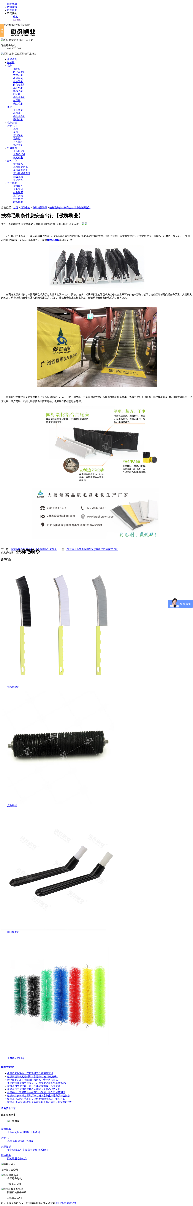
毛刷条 (17, 113)
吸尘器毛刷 (19, 72)
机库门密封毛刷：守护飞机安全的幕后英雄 (30, 1073)
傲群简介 (18, 186)
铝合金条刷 (19, 116)
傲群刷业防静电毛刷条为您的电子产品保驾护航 (92, 549)
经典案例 (12, 148)
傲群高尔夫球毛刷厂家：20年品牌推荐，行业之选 (33, 1086)
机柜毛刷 (18, 78)
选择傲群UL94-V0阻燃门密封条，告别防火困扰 (32, 1079)
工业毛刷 (18, 88)
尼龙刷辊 (12, 805)
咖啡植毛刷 (13, 932)
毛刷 (9, 65)
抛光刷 (10, 62)
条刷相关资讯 (20, 170)
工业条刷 (18, 110)
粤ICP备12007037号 (65, 1203)
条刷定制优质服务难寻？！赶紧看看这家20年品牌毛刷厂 (37, 1083)
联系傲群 (12, 10)
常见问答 (18, 179)
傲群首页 (12, 59)
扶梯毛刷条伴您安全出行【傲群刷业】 (69, 207)
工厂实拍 (18, 195)
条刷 (9, 107)
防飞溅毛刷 (19, 84)
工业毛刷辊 (13, 1132)
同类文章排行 (8, 1067)
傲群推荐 (6, 1129)
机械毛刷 (18, 91)
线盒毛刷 (18, 81)
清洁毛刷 (18, 135)
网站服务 (6, 1155)
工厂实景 (22, 1149)
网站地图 (12, 4)
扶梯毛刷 (18, 75)
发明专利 (18, 189)
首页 (15, 207)
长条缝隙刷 (13, 686)
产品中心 (12, 126)
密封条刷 (18, 119)
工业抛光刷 (19, 151)
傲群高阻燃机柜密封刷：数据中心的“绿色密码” (32, 1076)
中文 (15, 16)
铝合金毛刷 (19, 97)
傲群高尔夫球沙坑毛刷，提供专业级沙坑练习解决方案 (36, 1098)
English (17, 19)
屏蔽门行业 (19, 154)
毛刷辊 (17, 138)
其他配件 (18, 141)
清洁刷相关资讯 (21, 173)
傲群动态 (18, 164)
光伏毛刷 (18, 103)
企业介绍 (12, 1149)
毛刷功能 (18, 145)
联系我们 (43, 1149)
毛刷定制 (12, 122)
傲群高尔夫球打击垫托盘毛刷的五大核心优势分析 (33, 1089)
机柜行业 (18, 157)
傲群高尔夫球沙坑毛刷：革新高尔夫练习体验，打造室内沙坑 (39, 1102)
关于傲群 (12, 183)
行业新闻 (18, 176)
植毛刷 (17, 100)
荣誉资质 (32, 1149)
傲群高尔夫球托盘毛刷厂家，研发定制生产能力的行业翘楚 (38, 1095)
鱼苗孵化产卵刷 (15, 1058)
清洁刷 (21, 1141)
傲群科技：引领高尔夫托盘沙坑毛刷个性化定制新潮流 (36, 1092)
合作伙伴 (18, 198)
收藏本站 (12, 7)
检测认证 (18, 192)
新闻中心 (12, 160)
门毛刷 (17, 94)
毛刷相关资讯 (20, 167)
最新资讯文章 (8, 1108)
